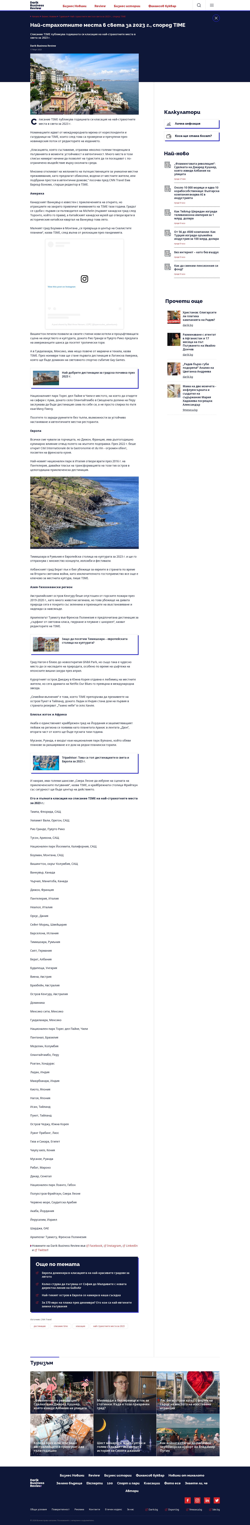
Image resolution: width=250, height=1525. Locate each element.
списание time (61, 1326)
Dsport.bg (173, 1509)
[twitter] (217, 1500)
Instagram (114, 1246)
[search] (199, 5)
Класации (152, 1483)
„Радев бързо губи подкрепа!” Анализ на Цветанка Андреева (198, 367)
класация (80, 1326)
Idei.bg (216, 1509)
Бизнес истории (127, 6)
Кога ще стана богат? (193, 136)
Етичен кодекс (113, 1509)
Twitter (43, 1250)
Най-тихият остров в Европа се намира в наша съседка (81, 1295)
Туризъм (63, 16)
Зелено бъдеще (69, 1483)
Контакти (94, 1509)
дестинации (40, 1326)
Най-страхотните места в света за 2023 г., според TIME (98, 16)
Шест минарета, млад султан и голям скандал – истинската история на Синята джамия (121, 1447)
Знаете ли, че (196, 1483)
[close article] (216, 18)
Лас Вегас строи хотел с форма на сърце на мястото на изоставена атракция (186, 1404)
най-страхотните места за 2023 (109, 1326)
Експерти (95, 1483)
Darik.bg (153, 1509)
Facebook (96, 1246)
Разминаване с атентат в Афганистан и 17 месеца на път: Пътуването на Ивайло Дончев (199, 342)
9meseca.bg (190, 410)
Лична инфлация (187, 123)
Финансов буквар (162, 6)
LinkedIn (132, 1246)
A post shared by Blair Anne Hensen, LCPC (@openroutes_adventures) (84, 324)
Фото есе (172, 1483)
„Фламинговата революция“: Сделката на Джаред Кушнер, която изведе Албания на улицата (60, 1404)
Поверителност (61, 1509)
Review (100, 6)
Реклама (79, 1509)
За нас (130, 1509)
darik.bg (188, 325)
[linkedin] (207, 1500)
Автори (132, 1491)
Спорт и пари (128, 1483)
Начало (35, 16)
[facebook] (188, 1500)
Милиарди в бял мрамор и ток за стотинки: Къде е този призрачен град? (123, 1404)
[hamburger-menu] (212, 5)
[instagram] (197, 1500)
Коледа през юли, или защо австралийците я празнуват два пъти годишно (59, 1447)
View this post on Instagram (61, 287)
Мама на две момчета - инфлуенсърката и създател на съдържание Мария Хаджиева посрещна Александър (199, 395)
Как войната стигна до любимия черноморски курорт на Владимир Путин (187, 1447)
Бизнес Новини (74, 6)
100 (110, 1483)
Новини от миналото (186, 1475)
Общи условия (38, 1509)
